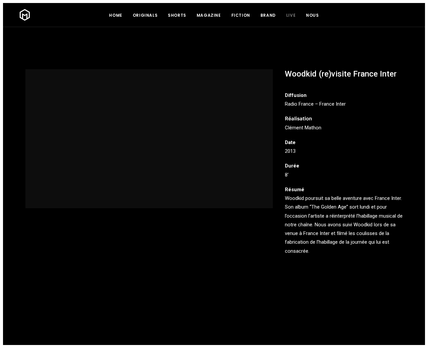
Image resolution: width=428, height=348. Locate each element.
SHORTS (177, 15)
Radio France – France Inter (315, 104)
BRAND (268, 15)
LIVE (291, 15)
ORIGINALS (145, 15)
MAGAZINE (209, 15)
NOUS (312, 15)
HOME (115, 15)
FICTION (240, 15)
